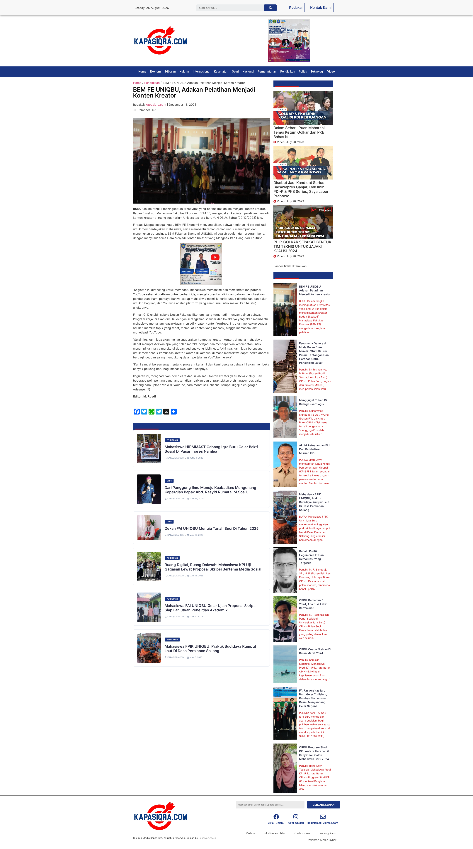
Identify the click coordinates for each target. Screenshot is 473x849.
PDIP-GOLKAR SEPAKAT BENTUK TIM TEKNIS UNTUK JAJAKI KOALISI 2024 (302, 246)
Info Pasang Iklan (275, 833)
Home (142, 71)
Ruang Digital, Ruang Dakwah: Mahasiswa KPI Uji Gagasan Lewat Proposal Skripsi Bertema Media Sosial (213, 567)
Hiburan (170, 71)
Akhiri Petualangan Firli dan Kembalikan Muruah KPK (314, 449)
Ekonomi (155, 71)
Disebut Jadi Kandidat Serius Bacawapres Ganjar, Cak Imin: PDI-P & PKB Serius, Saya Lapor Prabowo (301, 189)
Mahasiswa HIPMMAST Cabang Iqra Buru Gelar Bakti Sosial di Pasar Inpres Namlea (211, 449)
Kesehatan (221, 71)
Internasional (201, 71)
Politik (303, 71)
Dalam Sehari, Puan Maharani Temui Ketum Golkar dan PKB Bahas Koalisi (299, 132)
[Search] (270, 7)
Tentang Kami (327, 833)
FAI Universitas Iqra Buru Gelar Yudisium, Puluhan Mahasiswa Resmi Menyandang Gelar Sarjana (313, 698)
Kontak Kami (302, 833)
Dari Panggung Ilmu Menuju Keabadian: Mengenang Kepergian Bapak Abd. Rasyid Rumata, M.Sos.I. (210, 489)
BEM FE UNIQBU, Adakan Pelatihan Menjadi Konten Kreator (315, 290)
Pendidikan (287, 71)
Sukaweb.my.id (207, 837)
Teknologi (317, 71)
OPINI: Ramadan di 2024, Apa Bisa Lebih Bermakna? (313, 604)
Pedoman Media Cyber (321, 840)
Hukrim (184, 71)
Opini (235, 71)
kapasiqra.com (156, 104)
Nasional (248, 71)
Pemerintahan (267, 71)
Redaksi (251, 833)
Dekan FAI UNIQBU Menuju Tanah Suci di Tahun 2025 (212, 528)
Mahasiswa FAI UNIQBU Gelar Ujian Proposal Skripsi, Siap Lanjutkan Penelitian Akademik (211, 607)
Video (331, 71)
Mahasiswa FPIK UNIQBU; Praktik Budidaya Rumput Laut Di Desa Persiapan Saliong (210, 648)
